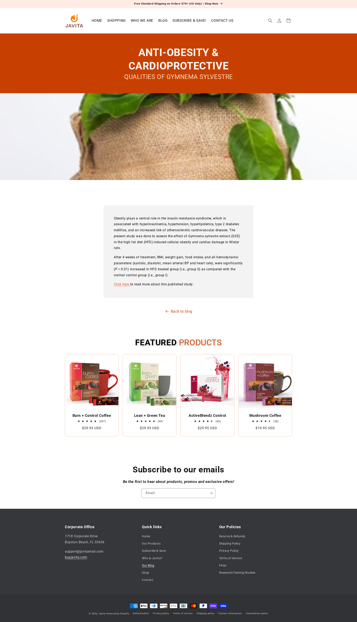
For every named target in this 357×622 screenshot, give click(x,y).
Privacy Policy (229, 550)
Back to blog (181, 311)
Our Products (151, 543)
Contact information (230, 613)
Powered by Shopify (117, 613)
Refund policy (141, 613)
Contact (147, 579)
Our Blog (148, 565)
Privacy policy (161, 613)
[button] (270, 20)
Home (146, 536)
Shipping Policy (229, 543)
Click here (121, 284)
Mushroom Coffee (265, 415)
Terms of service (183, 613)
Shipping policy (205, 613)
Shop (145, 572)
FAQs (222, 565)
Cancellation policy (257, 613)
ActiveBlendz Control (207, 415)
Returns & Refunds (232, 536)
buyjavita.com (76, 557)
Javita (102, 613)
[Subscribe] (210, 493)
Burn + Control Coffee (92, 415)
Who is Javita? (152, 558)
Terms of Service (230, 558)
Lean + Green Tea (149, 415)
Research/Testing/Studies (237, 572)
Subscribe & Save (154, 550)
